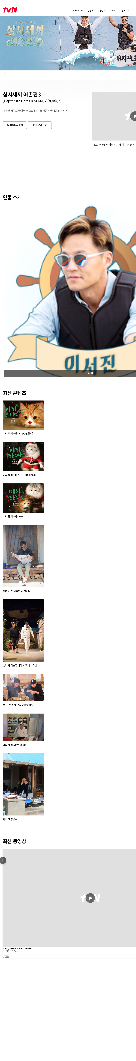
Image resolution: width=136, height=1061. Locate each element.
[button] (15, 125)
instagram (54, 101)
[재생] (90, 898)
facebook (59, 101)
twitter (50, 101)
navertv (45, 101)
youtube (40, 101)
